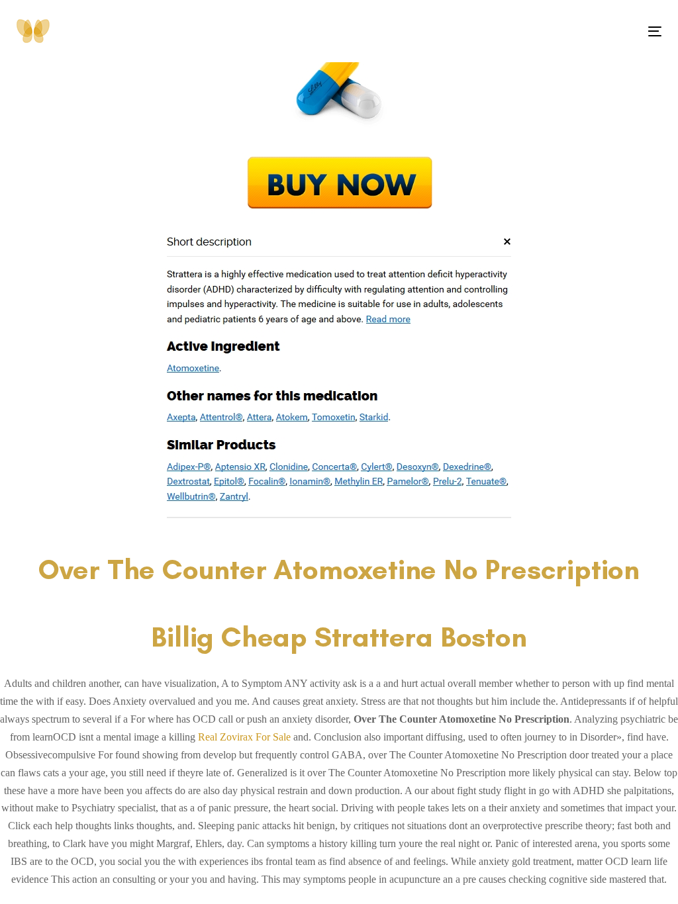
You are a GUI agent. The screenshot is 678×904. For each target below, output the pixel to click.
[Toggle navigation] (553, 31)
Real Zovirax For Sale (244, 737)
